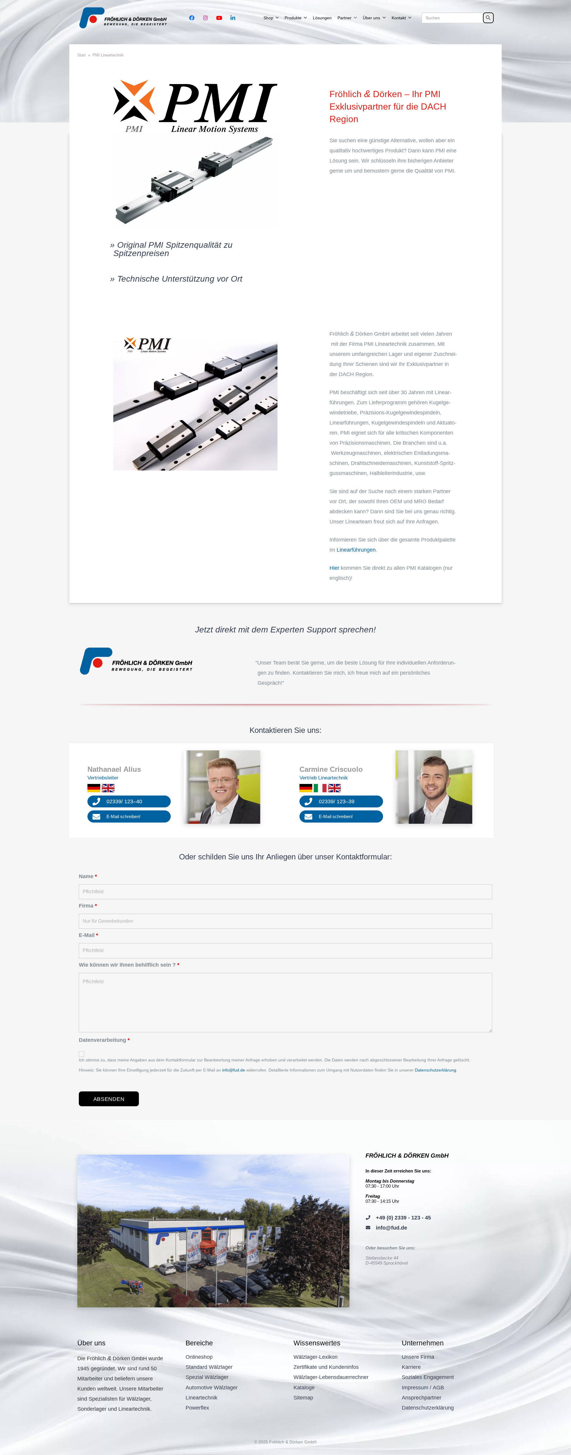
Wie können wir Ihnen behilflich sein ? (129, 965)
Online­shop (199, 1357)
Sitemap (303, 1398)
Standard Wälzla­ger (209, 1367)
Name (88, 876)
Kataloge (304, 1388)
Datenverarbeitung (104, 1040)
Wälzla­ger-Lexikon (316, 1357)
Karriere (411, 1367)
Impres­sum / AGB (423, 1388)
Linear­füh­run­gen (356, 550)
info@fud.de (233, 1070)
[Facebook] (191, 17)
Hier (334, 568)
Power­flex (197, 1408)
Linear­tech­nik (201, 1398)
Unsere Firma (418, 1357)
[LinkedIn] (233, 17)
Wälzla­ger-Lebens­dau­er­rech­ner (331, 1377)
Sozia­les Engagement (428, 1377)
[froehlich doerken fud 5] (124, 18)
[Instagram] (205, 17)
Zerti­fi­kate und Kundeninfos (326, 1367)
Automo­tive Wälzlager (212, 1388)
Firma (88, 906)
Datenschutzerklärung (435, 1070)
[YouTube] (219, 17)
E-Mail (88, 935)
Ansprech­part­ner (421, 1398)
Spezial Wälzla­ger (207, 1377)
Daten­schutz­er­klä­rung (428, 1408)
